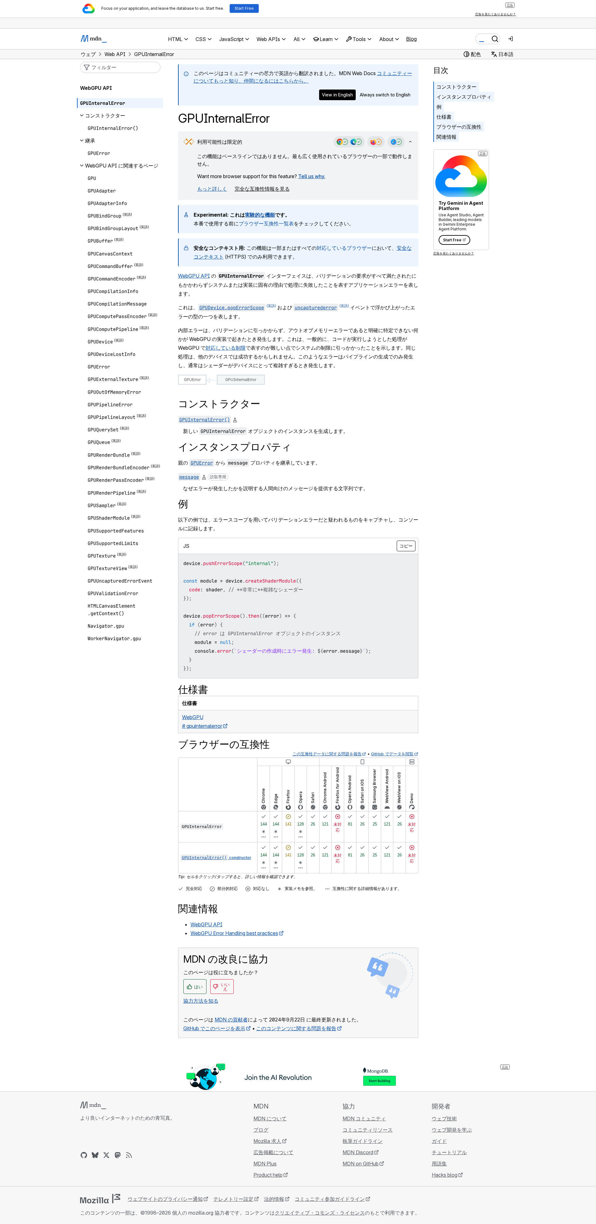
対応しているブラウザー (344, 248)
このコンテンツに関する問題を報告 (296, 1028)
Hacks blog (444, 1175)
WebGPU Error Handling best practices (234, 933)
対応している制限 (226, 348)
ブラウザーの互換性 (458, 127)
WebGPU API (194, 276)
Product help (268, 1175)
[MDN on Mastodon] (117, 1155)
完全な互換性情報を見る (262, 189)
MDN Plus (265, 1163)
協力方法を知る (200, 1001)
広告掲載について (273, 1152)
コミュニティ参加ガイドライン (330, 1199)
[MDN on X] (106, 1155)
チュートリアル (449, 1152)
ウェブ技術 (444, 1118)
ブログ (260, 1130)
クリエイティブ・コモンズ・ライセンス (320, 1213)
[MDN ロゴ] (93, 1105)
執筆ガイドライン (363, 1141)
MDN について (270, 1118)
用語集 (439, 1163)
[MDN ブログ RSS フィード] (129, 1155)
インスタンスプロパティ (464, 97)
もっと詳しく (212, 189)
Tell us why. (311, 176)
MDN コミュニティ (364, 1118)
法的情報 (274, 1199)
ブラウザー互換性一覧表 (266, 223)
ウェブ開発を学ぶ (452, 1130)
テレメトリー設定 (233, 1199)
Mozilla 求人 (267, 1141)
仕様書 (443, 117)
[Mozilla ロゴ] (100, 1198)
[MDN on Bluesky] (95, 1155)
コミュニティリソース (368, 1130)
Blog (411, 39)
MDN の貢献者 (231, 1019)
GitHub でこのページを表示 (214, 1028)
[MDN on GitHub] (84, 1155)
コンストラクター (456, 87)
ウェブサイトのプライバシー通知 (165, 1199)
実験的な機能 (260, 215)
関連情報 (446, 137)
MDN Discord (358, 1152)
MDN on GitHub (361, 1163)
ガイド (439, 1141)
